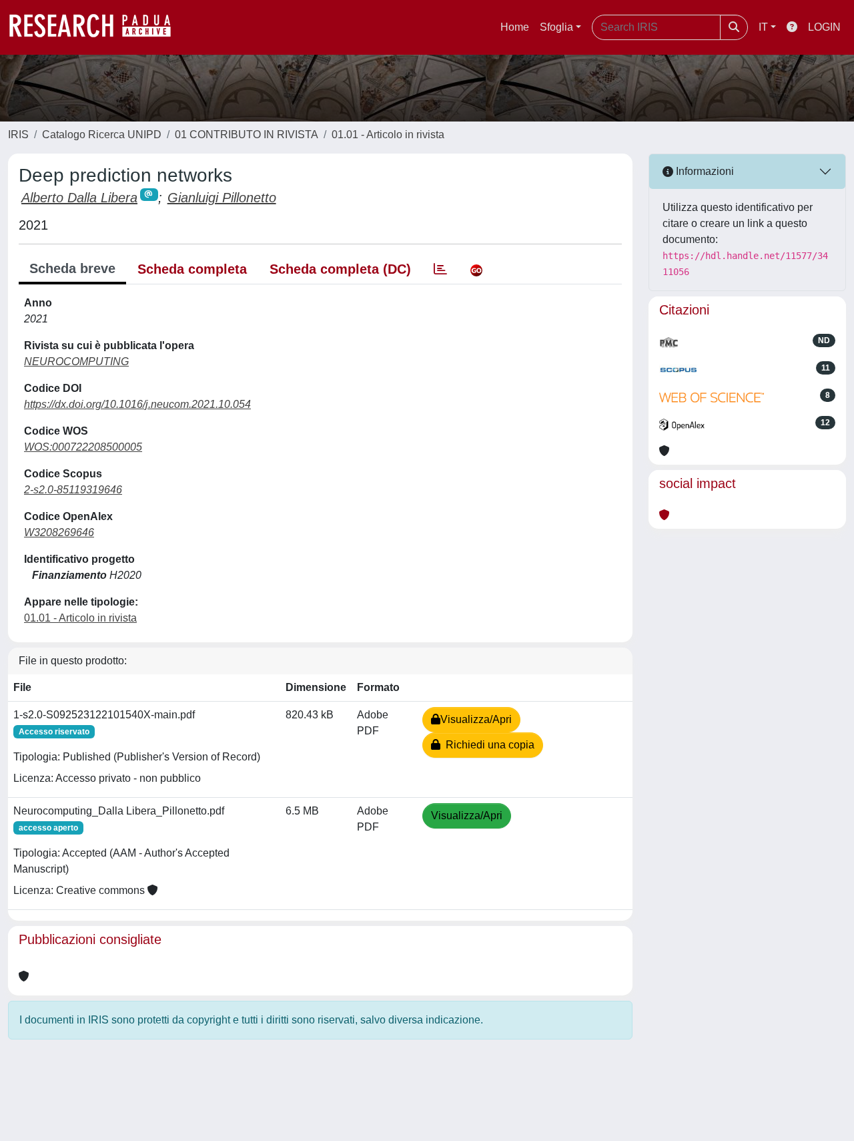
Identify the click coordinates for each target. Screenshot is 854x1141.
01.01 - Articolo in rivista (388, 134)
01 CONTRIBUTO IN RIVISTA (246, 134)
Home (514, 27)
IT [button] (763, 27)
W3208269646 (59, 532)
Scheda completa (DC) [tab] (340, 269)
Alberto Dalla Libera (79, 197)
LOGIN (824, 27)
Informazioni (703, 171)
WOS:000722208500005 (83, 447)
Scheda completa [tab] (192, 269)
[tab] (440, 269)
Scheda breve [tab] (72, 268)
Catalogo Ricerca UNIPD (101, 134)
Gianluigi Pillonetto (221, 197)
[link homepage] (96, 27)
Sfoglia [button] (556, 27)
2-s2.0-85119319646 (73, 489)
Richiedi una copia (487, 744)
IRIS (18, 134)
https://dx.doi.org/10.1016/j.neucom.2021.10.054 (137, 404)
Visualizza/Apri (476, 719)
